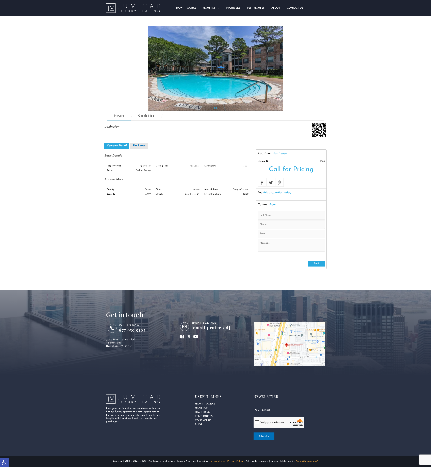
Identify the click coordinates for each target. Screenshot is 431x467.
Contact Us (295, 8)
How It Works (186, 8)
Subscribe (264, 436)
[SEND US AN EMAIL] (184, 326)
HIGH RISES (202, 412)
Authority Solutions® (306, 461)
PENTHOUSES (204, 416)
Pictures (119, 115)
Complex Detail (117, 145)
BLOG (198, 424)
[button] (4, 462)
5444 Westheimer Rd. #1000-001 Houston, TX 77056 (121, 343)
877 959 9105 (132, 330)
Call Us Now (129, 325)
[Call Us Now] (112, 328)
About (275, 8)
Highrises (233, 8)
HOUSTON (201, 408)
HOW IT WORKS (205, 404)
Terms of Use (217, 461)
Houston (209, 8)
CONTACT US (203, 420)
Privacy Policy (235, 461)
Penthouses (256, 8)
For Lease (139, 145)
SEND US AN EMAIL (205, 323)
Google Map (146, 115)
